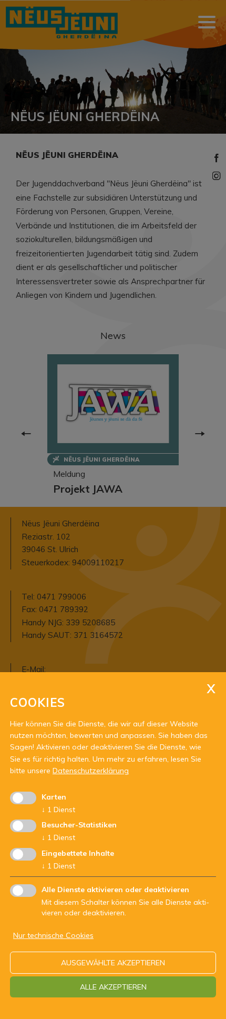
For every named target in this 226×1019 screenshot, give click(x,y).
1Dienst (58, 809)
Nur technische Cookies (53, 935)
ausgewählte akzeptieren (113, 962)
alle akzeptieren (113, 987)
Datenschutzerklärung (91, 770)
